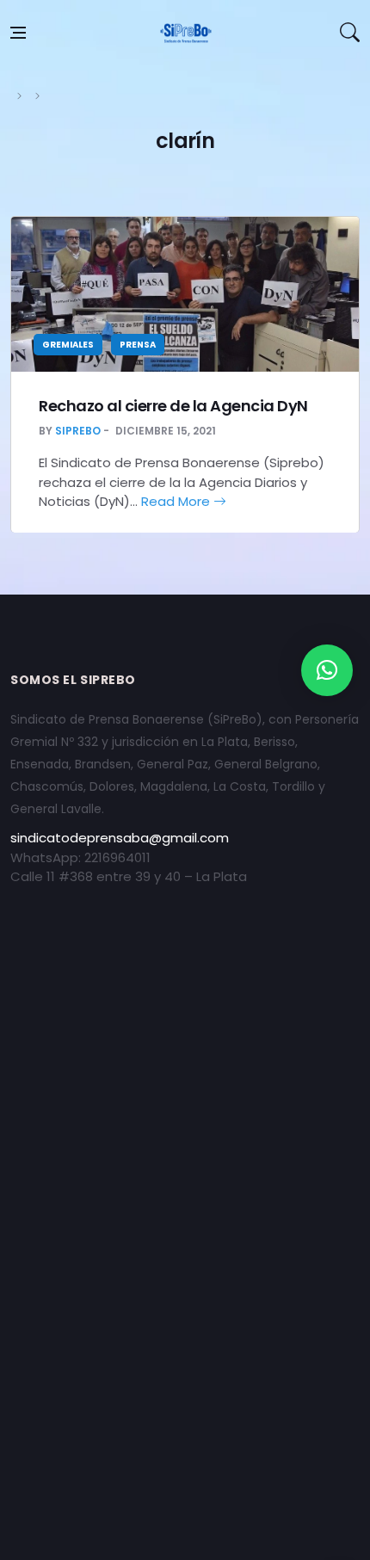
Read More (177, 501)
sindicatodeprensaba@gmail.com (119, 838)
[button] (327, 670)
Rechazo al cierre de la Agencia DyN (173, 405)
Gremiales (68, 344)
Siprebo (78, 430)
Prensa (138, 344)
